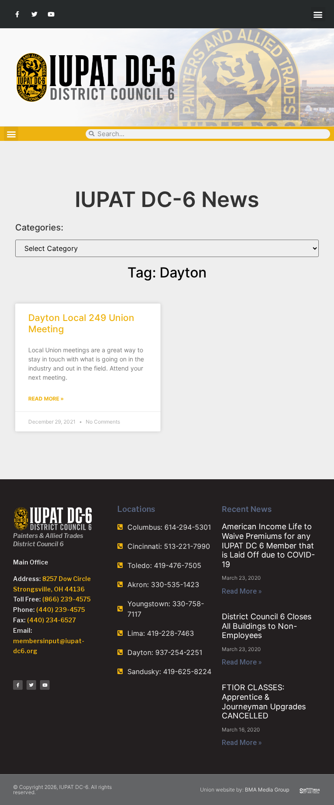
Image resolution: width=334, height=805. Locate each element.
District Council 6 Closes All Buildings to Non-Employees (266, 626)
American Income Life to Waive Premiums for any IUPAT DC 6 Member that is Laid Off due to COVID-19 (268, 545)
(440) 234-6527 (51, 620)
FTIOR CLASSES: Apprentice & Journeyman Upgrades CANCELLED (264, 701)
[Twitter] (34, 14)
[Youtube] (51, 14)
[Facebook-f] (17, 14)
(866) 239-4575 (66, 599)
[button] (318, 14)
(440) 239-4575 (60, 609)
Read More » (46, 398)
